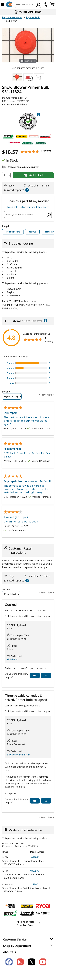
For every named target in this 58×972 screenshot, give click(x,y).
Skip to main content (28, 10)
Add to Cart (36, 175)
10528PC (34, 870)
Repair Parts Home (12, 17)
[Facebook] (9, 961)
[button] (2, 4)
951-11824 (12, 659)
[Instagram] (20, 961)
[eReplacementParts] (9, 4)
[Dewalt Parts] (27, 906)
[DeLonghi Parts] (27, 913)
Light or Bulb (33, 17)
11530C (34, 884)
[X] (31, 961)
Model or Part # (24, 4)
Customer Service (14, 939)
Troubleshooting (13, 231)
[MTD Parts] (11, 913)
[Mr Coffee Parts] (43, 913)
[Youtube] (42, 961)
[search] (38, 5)
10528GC (34, 857)
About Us (9, 952)
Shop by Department (17, 946)
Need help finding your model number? (28, 207)
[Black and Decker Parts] (11, 906)
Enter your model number (19, 214)
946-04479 (12, 754)
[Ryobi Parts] (43, 906)
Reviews (32, 231)
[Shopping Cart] (52, 4)
